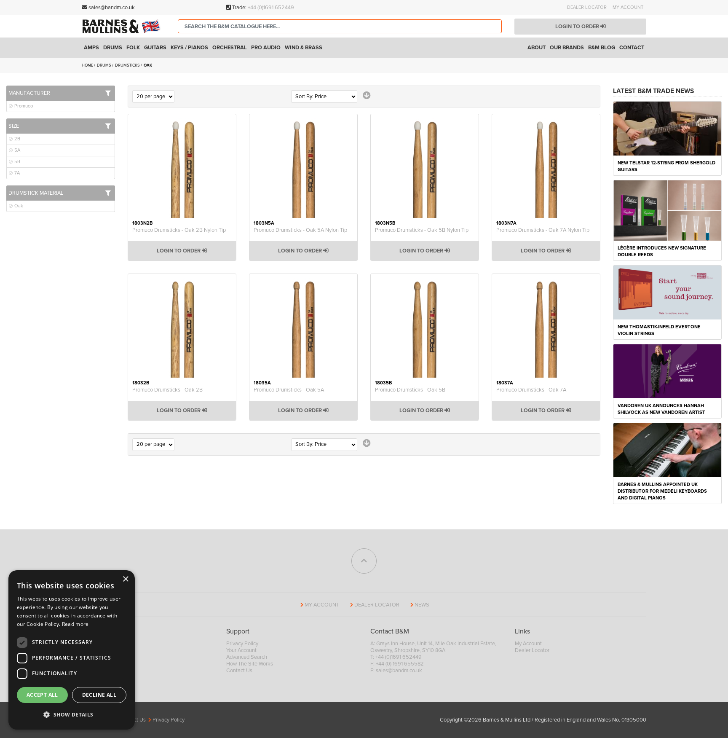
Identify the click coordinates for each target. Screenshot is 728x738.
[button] (71, 714)
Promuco (23, 106)
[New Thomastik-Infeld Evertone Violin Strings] (667, 292)
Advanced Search (246, 657)
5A (16, 150)
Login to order (577, 26)
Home (88, 65)
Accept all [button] (42, 694)
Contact (631, 47)
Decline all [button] (99, 694)
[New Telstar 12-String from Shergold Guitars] (667, 128)
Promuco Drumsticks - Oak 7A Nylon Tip (542, 230)
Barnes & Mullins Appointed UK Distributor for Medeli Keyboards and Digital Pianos (662, 491)
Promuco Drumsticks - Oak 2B (167, 389)
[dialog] (71, 650)
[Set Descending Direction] (367, 95)
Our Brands (567, 47)
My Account (628, 7)
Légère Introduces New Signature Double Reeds (662, 251)
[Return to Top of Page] (364, 561)
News (422, 604)
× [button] (125, 579)
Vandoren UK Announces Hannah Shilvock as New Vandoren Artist (661, 409)
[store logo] (123, 26)
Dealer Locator (587, 7)
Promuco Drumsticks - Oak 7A (531, 389)
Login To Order (179, 250)
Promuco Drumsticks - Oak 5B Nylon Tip (421, 230)
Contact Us (239, 670)
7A (16, 173)
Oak (18, 206)
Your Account (241, 650)
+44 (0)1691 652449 (271, 7)
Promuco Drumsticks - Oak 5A (289, 389)
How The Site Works (249, 663)
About (536, 47)
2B (16, 139)
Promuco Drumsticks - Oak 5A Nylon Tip (300, 230)
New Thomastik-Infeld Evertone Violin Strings (659, 330)
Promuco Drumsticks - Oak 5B (410, 389)
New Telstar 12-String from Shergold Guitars (666, 166)
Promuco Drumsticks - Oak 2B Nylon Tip (179, 230)
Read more (75, 624)
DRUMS (104, 65)
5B (16, 161)
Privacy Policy (242, 643)
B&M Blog (601, 47)
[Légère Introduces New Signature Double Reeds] (667, 210)
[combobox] (340, 26)
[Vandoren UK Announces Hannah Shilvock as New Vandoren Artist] (667, 371)
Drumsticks (128, 65)
